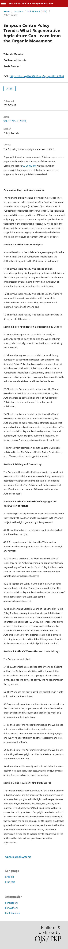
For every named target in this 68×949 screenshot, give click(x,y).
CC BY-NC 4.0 (29, 165)
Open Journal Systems (18, 856)
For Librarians (12, 913)
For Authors (11, 907)
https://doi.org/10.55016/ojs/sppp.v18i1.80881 (37, 76)
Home (6, 11)
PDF (10, 88)
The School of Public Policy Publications (31, 3)
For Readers (11, 902)
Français (10, 882)
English (9, 876)
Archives (18, 11)
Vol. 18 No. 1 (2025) (37, 11)
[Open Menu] (3, 3)
